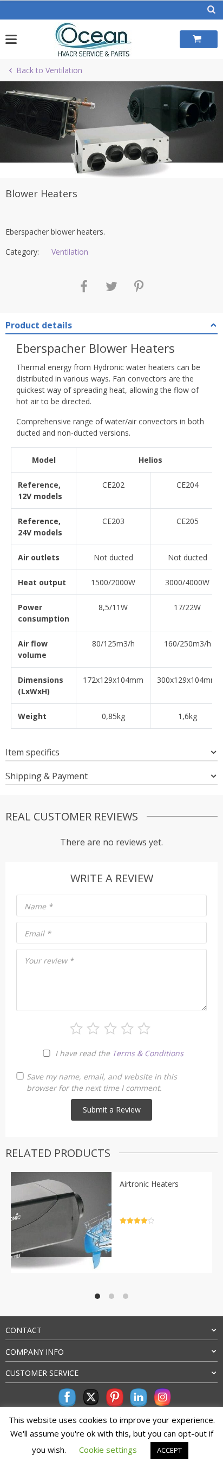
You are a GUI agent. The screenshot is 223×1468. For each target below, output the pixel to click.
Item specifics (32, 752)
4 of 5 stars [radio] (127, 1028)
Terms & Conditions (147, 1053)
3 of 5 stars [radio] (110, 1028)
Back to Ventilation (49, 70)
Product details (38, 325)
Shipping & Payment (46, 776)
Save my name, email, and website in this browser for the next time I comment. (102, 1082)
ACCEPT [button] (169, 1450)
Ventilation (69, 252)
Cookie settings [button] (108, 1449)
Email (37, 933)
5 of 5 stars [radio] (143, 1028)
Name (38, 906)
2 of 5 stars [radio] (93, 1028)
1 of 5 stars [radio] (76, 1028)
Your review (49, 960)
